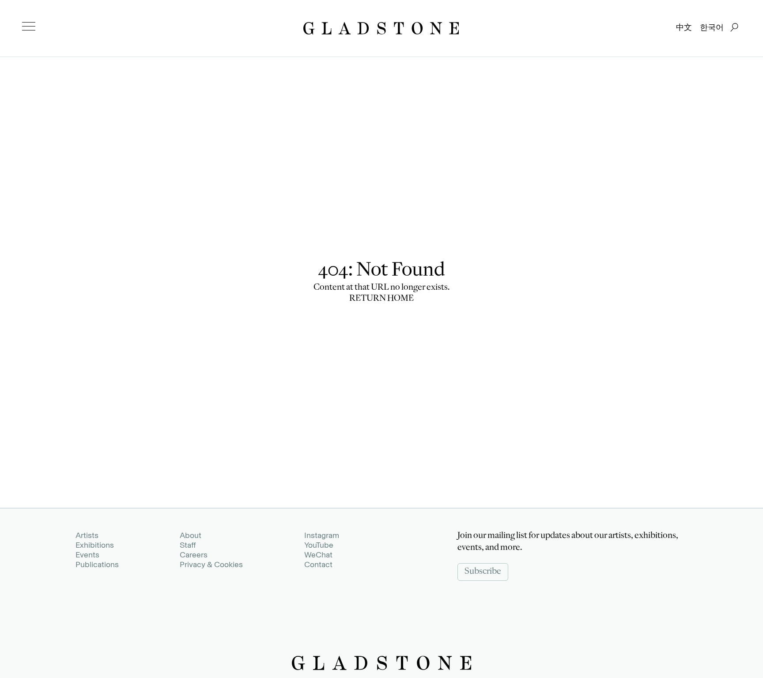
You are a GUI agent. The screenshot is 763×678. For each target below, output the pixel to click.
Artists (87, 535)
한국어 (712, 27)
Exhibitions (95, 545)
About (190, 535)
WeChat (318, 555)
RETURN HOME (381, 299)
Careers (194, 555)
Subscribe (483, 572)
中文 (684, 27)
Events (87, 555)
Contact (318, 564)
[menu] (28, 26)
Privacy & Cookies (211, 564)
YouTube (318, 545)
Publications (97, 564)
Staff (188, 545)
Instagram (321, 535)
